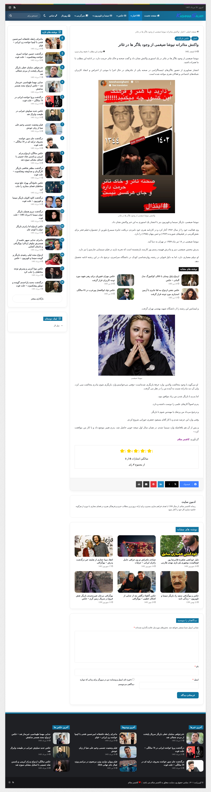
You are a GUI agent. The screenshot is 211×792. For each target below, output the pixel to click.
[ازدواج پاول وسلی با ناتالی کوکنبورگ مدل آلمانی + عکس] (189, 280)
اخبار (134, 16)
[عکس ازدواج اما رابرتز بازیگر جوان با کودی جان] (53, 230)
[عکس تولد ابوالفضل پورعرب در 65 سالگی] (125, 294)
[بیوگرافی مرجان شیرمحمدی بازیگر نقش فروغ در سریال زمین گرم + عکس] (94, 582)
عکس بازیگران (182, 38)
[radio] (123, 451)
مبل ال (56, 325)
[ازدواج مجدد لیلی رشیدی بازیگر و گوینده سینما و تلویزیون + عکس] (53, 259)
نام (197, 666)
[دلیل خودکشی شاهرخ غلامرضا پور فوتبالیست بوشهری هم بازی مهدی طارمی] (179, 546)
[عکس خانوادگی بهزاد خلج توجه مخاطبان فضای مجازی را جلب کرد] (53, 187)
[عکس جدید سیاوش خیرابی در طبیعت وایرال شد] (53, 115)
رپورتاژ (64, 16)
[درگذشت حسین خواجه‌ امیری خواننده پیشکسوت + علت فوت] (53, 58)
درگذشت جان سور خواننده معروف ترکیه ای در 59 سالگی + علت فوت (28, 141)
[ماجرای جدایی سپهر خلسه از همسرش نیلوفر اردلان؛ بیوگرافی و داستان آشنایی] (53, 244)
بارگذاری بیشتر (37, 299)
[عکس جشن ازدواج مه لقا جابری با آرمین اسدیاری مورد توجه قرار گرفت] (189, 294)
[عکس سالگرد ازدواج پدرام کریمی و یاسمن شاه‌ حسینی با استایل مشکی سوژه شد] (53, 157)
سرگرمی (80, 16)
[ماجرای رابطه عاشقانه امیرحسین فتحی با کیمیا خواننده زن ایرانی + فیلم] (53, 43)
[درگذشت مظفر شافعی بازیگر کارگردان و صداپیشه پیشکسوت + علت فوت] (53, 172)
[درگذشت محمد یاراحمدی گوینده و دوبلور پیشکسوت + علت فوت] (53, 286)
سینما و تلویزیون (102, 16)
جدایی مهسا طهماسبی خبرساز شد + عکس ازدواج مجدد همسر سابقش (29, 85)
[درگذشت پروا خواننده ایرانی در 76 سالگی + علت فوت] (53, 101)
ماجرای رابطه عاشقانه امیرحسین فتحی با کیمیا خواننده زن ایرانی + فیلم (28, 42)
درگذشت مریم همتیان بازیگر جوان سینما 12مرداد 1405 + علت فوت (28, 214)
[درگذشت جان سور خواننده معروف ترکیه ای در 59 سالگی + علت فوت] (53, 142)
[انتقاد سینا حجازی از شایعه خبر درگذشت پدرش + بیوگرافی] (94, 546)
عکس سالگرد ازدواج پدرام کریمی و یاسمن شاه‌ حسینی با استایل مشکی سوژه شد (29, 156)
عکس (121, 16)
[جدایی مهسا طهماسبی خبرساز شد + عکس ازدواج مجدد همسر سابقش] (53, 86)
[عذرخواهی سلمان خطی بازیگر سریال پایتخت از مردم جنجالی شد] (53, 72)
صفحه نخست (150, 16)
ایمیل (195, 679)
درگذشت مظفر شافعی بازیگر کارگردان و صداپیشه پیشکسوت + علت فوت (28, 171)
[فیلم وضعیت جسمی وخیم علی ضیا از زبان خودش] (53, 129)
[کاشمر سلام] (189, 16)
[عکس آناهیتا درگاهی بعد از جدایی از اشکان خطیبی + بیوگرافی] (137, 582)
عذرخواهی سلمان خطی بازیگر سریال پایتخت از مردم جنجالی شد (29, 70)
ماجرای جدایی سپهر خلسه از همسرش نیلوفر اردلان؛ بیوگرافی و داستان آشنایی (28, 243)
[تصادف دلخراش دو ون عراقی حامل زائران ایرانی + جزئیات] (137, 546)
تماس (52, 16)
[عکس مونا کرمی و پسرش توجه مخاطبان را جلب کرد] (53, 273)
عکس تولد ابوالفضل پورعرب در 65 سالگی (96, 290)
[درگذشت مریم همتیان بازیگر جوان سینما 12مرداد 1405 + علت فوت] (53, 216)
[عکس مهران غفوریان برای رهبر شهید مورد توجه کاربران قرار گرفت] (125, 280)
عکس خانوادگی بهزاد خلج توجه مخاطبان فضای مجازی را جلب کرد (29, 186)
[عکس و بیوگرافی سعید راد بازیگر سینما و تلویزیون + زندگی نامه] (179, 582)
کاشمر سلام (133, 782)
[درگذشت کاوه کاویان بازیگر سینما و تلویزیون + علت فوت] (53, 202)
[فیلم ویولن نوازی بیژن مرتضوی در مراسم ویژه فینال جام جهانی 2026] (128, 766)
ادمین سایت (189, 501)
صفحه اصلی (191, 32)
